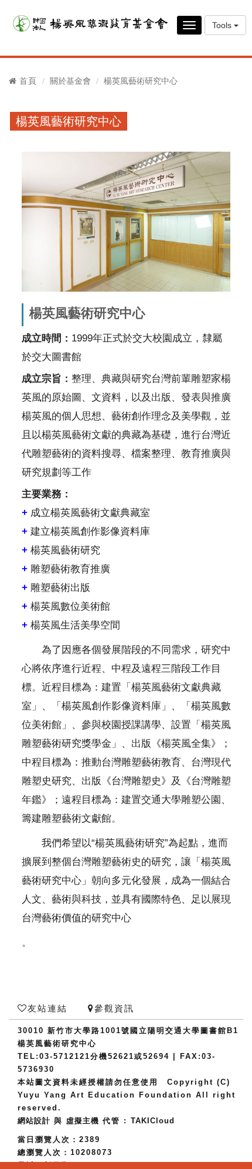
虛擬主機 (82, 1120)
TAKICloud (153, 1120)
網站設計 (34, 1120)
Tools (223, 25)
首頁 (28, 81)
